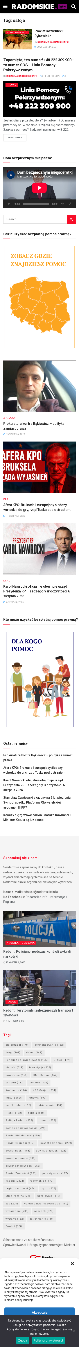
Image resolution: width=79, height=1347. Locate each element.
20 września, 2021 (46, 47)
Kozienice (16, 1090)
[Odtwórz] (9, 204)
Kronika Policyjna (21, 942)
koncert (14, 1082)
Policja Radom (19, 1120)
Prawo (12, 84)
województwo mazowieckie (46, 1203)
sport (48, 1188)
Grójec (62, 1060)
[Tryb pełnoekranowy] (70, 204)
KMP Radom (45, 1075)
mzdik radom (18, 1105)
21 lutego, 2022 (51, 76)
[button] (72, 1264)
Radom (12, 1001)
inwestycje (16, 1075)
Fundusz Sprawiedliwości (26, 1060)
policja (36, 1113)
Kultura (14, 1097)
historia (14, 1067)
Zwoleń (14, 1226)
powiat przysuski (51, 1150)
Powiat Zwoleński (21, 1173)
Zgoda (22, 1340)
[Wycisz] (62, 204)
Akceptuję (39, 1312)
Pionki (13, 1113)
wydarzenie (17, 1211)
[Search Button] (71, 219)
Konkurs (38, 1082)
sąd (11, 1203)
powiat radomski (20, 1158)
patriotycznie (49, 1105)
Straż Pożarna (18, 1196)
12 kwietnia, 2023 (15, 962)
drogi (12, 1052)
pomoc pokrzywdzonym (25, 1128)
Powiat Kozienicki (17, 32)
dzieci (34, 1052)
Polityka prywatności (48, 1340)
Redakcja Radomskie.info (53, 42)
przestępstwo (55, 1173)
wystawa (14, 1218)
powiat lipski (17, 1150)
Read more (14, 137)
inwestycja (40, 1067)
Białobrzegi (17, 1044)
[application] (39, 187)
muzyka (38, 1097)
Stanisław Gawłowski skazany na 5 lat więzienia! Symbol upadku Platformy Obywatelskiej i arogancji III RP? (37, 802)
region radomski (20, 1188)
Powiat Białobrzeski (22, 1135)
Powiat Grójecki (20, 1143)
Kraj (6, 499)
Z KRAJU (9, 418)
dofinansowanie (49, 1044)
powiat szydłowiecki (22, 1165)
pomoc (47, 1120)
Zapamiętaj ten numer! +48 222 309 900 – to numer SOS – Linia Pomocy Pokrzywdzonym (39, 65)
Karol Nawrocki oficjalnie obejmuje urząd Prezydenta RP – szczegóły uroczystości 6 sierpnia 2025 (36, 591)
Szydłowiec (48, 1196)
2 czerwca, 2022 (14, 1021)
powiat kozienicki (56, 1143)
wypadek (44, 1211)
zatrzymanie (42, 1218)
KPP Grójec (44, 1090)
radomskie (42, 1180)
